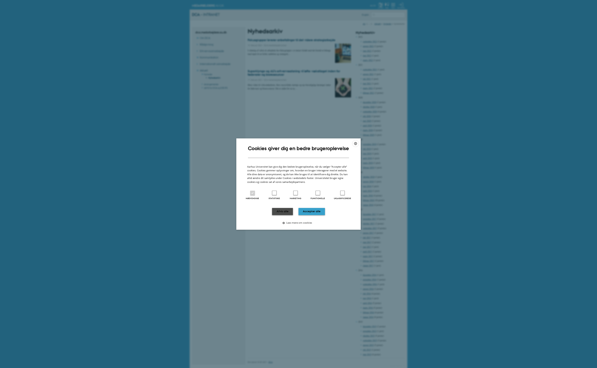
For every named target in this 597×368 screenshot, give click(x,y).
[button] (298, 223)
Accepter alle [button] (311, 211)
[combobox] (355, 143)
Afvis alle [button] (283, 211)
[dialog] (298, 184)
